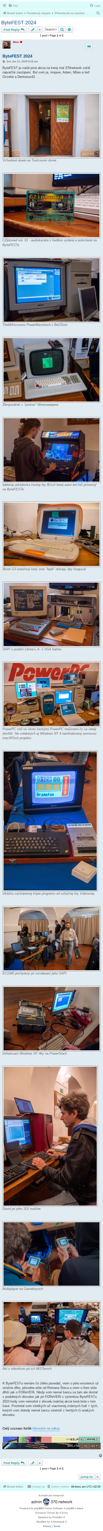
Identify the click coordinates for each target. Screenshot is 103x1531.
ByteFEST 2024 (18, 22)
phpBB (38, 1508)
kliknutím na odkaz (46, 1428)
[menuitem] (13, 6)
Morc (16, 42)
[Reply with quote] (89, 46)
